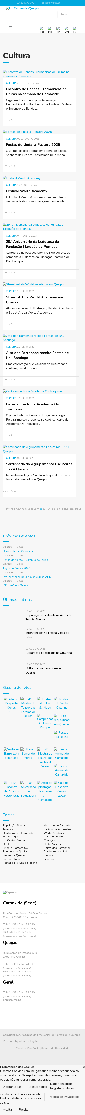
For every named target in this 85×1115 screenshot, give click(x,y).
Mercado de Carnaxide (58, 825)
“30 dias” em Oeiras (15, 585)
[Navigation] (10, 28)
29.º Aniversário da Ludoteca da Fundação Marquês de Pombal (32, 244)
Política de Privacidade (55, 1048)
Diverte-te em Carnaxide (18, 551)
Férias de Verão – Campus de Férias (25, 560)
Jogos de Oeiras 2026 (16, 568)
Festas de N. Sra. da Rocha (20, 863)
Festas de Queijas (14, 855)
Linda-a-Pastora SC (15, 848)
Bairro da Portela (54, 836)
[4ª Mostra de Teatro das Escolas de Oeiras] (28, 707)
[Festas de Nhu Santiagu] (45, 705)
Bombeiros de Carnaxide (18, 833)
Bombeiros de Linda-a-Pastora (58, 853)
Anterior (15, 509)
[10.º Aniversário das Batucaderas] (28, 789)
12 (58, 509)
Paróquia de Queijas (15, 851)
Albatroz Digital (28, 1041)
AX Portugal (10, 836)
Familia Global (12, 859)
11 (53, 509)
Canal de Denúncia (27, 1048)
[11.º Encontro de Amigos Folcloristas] (11, 789)
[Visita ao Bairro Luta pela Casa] (11, 755)
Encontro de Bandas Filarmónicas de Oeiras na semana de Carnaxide (36, 91)
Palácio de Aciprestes (57, 829)
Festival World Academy (26, 191)
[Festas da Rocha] (62, 738)
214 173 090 (27, 3)
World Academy (54, 833)
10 (48, 509)
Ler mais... (10, 120)
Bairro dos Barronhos (57, 848)
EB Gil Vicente (53, 844)
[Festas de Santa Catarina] (62, 705)
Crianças (49, 840)
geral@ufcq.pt (52, 3)
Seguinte (70, 509)
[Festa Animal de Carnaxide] (62, 755)
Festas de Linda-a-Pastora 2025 (33, 144)
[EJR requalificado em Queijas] (62, 721)
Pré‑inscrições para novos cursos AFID (27, 577)
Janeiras (8, 829)
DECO (6, 844)
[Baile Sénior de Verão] (28, 755)
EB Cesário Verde (14, 840)
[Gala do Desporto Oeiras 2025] (11, 705)
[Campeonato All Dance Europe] (45, 722)
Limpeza (49, 859)
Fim (78, 509)
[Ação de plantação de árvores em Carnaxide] (45, 791)
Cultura (11, 83)
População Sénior (14, 825)
